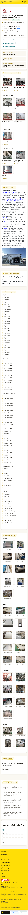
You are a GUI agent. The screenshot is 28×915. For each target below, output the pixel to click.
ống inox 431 (7, 335)
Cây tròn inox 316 (8, 361)
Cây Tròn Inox (6, 129)
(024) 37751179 (8, 26)
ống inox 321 (7, 316)
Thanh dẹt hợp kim (8, 503)
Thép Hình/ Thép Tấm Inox (9, 149)
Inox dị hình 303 (7, 438)
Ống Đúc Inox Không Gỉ (19, 87)
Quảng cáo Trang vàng (6, 868)
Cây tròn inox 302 (8, 365)
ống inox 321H (7, 318)
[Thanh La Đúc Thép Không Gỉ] (20, 155)
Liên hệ (2, 873)
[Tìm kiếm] (22, 2)
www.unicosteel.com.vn (10, 46)
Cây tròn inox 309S (8, 380)
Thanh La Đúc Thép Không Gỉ (18, 161)
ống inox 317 (7, 311)
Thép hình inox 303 (8, 403)
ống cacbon (6, 496)
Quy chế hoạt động (5, 859)
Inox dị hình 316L (8, 460)
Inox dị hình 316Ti (8, 462)
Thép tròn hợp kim (8, 522)
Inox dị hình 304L (8, 445)
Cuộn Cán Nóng (18, 121)
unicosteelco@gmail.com (10, 40)
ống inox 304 (7, 297)
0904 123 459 (12, 28)
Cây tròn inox (6, 358)
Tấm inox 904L (7, 412)
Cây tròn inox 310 (8, 382)
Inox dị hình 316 (7, 455)
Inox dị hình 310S (8, 452)
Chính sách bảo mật (5, 862)
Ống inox (5, 295)
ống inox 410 (7, 321)
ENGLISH (3, 876)
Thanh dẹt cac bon (8, 501)
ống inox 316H (7, 342)
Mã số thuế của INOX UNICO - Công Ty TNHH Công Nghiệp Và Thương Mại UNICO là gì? (13, 813)
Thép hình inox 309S (8, 415)
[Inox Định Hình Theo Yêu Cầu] (20, 101)
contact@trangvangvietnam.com (7, 906)
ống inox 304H (7, 349)
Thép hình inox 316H (8, 422)
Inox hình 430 (7, 448)
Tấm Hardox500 (7, 471)
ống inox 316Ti (7, 309)
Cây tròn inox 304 (8, 370)
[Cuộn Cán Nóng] (20, 116)
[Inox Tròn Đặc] (8, 135)
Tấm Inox (4, 175)
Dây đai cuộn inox (8, 480)
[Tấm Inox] (8, 169)
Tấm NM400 (6, 473)
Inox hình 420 (7, 436)
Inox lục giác (7, 483)
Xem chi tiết (4, 90)
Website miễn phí (5, 870)
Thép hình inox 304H (8, 408)
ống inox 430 (7, 326)
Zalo (19, 28)
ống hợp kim (7, 494)
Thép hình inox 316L (8, 424)
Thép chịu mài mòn (8, 508)
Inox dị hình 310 (7, 431)
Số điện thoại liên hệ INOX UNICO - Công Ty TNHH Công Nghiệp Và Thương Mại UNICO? (12, 794)
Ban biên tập (4, 854)
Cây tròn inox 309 (8, 377)
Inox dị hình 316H (8, 457)
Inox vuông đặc (7, 485)
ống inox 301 (7, 338)
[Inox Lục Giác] (8, 82)
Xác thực (3, 857)
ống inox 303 (7, 347)
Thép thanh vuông (8, 520)
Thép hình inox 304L (8, 410)
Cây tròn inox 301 (8, 363)
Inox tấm (6, 487)
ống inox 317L (7, 314)
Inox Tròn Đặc (5, 141)
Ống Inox (5, 76)
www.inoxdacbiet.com (9, 43)
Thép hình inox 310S (8, 417)
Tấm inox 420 (7, 400)
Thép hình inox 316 (8, 420)
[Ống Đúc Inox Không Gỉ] (20, 82)
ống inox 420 (7, 333)
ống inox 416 (7, 323)
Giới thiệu (3, 851)
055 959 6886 (17, 26)
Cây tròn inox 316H (8, 387)
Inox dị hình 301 (7, 433)
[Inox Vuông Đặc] (8, 101)
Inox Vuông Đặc (5, 107)
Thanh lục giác (7, 506)
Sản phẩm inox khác (8, 466)
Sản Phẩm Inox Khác (8, 95)
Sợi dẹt (5, 499)
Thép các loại (6, 492)
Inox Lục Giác (5, 87)
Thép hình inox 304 (8, 405)
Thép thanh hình (8, 518)
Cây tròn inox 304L (8, 375)
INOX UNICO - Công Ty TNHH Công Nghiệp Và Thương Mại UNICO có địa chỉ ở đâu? (13, 787)
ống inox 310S (7, 354)
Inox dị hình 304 (7, 440)
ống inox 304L (7, 352)
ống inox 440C (7, 330)
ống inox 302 (7, 340)
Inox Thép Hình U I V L (7, 160)
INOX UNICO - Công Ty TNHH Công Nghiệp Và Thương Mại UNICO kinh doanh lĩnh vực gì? (12, 800)
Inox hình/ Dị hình (7, 429)
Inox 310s (6, 468)
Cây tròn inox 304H (8, 373)
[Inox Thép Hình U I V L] (8, 155)
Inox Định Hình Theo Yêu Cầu (20, 107)
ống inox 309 (7, 299)
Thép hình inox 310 (8, 396)
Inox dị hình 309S (8, 450)
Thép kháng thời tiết (8, 513)
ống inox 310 (7, 302)
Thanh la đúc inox (8, 478)
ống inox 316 (7, 304)
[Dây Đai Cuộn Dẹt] (8, 116)
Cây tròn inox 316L (8, 389)
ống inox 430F (7, 328)
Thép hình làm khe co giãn (10, 511)
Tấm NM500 (6, 475)
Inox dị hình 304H (8, 443)
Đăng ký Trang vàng (5, 865)
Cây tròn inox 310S (8, 385)
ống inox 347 (7, 345)
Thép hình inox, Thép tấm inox (10, 393)
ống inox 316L (7, 306)
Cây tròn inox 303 (8, 368)
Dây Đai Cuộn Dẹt (6, 121)
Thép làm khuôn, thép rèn (10, 515)
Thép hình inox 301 (8, 398)
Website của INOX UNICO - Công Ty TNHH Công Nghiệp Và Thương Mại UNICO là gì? (12, 807)
